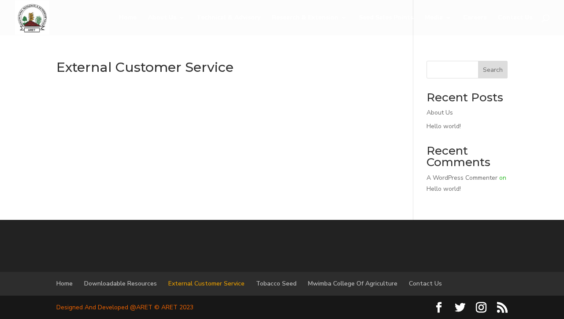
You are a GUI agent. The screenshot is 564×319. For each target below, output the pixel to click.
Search (493, 70)
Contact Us (515, 18)
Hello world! (444, 126)
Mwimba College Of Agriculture (352, 283)
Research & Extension (305, 18)
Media (434, 18)
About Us (162, 18)
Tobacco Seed (276, 283)
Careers (474, 18)
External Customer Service (206, 283)
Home (128, 18)
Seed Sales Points (386, 18)
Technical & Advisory (228, 18)
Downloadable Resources (120, 283)
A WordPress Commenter (462, 178)
